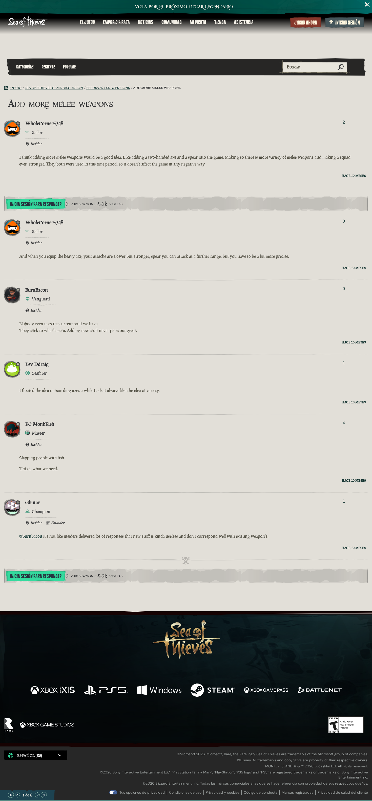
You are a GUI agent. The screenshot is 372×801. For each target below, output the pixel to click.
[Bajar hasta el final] (44, 795)
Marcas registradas (297, 792)
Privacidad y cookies (222, 792)
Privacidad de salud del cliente (343, 792)
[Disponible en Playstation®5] (106, 690)
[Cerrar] (367, 4)
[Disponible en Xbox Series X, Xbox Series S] (52, 690)
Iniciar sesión (347, 23)
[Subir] (17, 794)
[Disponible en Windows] (159, 690)
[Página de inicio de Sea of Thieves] (28, 22)
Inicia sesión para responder (35, 204)
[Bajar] (37, 794)
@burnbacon (30, 536)
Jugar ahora (305, 23)
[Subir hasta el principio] (11, 795)
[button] (35, 755)
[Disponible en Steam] (212, 690)
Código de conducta (260, 792)
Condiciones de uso (185, 792)
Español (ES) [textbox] (29, 755)
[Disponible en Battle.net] (319, 690)
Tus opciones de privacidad (142, 792)
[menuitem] (87, 22)
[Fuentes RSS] (7, 88)
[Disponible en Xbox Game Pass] (266, 690)
